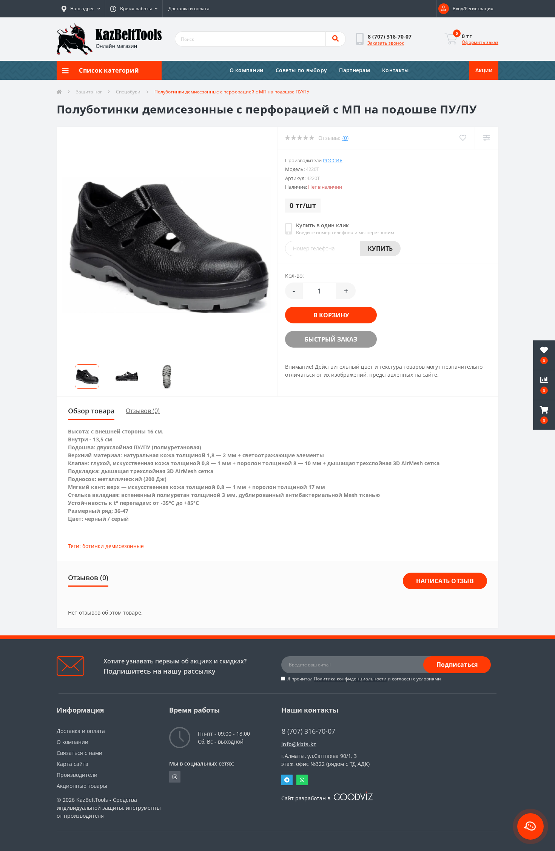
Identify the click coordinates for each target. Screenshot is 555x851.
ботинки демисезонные (113, 546)
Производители (77, 774)
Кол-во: (294, 275)
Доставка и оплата (189, 8)
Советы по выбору (301, 70)
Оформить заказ (480, 42)
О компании (247, 70)
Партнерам (354, 70)
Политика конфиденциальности (350, 679)
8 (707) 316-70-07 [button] (308, 731)
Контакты (395, 70)
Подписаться (457, 664)
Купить (380, 248)
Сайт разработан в (306, 798)
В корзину (324, 315)
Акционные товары (82, 785)
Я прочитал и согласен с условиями (364, 679)
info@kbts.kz (298, 744)
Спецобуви (128, 92)
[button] (81, 8)
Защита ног (89, 92)
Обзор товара (91, 410)
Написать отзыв (445, 581)
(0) (345, 137)
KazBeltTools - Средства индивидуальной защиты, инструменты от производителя (109, 807)
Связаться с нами (79, 752)
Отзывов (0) (143, 411)
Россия (332, 160)
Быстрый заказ (324, 339)
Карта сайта (72, 763)
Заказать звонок (385, 43)
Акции (484, 70)
